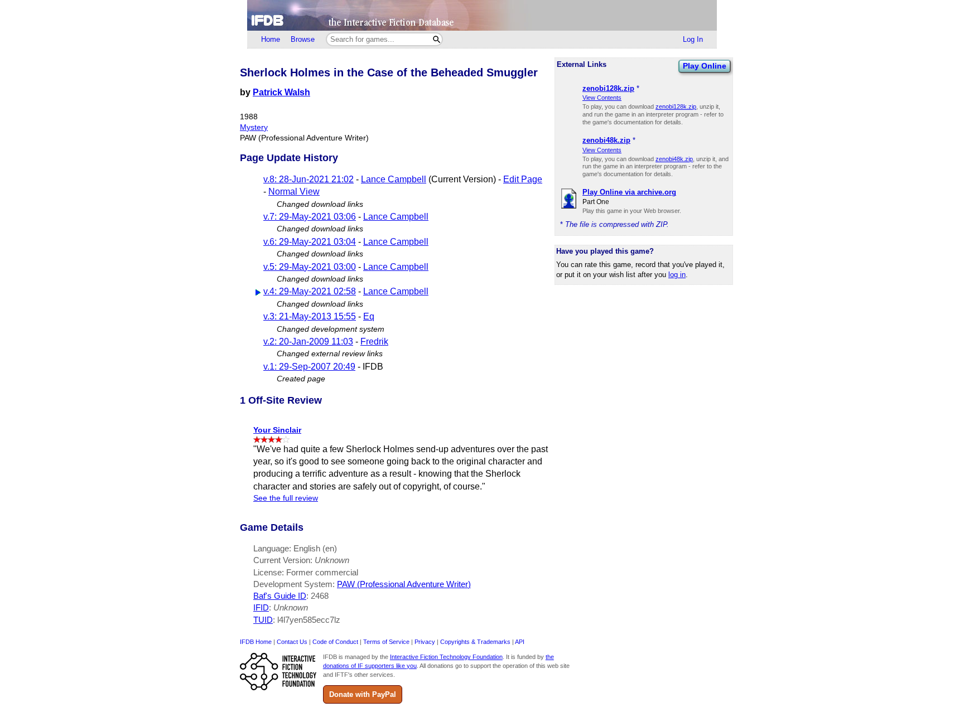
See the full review (285, 498)
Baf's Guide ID (279, 595)
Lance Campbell (393, 179)
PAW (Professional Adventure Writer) (404, 584)
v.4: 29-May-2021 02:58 (309, 291)
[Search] (436, 39)
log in (677, 274)
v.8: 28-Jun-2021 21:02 (308, 179)
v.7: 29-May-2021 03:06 (309, 216)
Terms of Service (386, 641)
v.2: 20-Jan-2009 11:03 (308, 341)
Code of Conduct (335, 641)
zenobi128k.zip (675, 106)
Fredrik (374, 341)
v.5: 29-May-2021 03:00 (309, 267)
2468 (320, 595)
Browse (303, 39)
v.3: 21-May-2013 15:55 (309, 316)
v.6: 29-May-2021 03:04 (309, 241)
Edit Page (522, 179)
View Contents (601, 97)
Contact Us (292, 641)
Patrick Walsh (281, 92)
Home (270, 39)
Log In (693, 39)
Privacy (424, 641)
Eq (368, 316)
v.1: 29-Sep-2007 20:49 (309, 366)
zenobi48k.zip (674, 159)
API (519, 641)
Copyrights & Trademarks (475, 641)
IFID (261, 607)
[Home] (482, 15)
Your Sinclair (277, 429)
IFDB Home (256, 641)
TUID (263, 619)
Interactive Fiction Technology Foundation (446, 656)
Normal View (294, 191)
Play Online (704, 65)
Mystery (254, 127)
